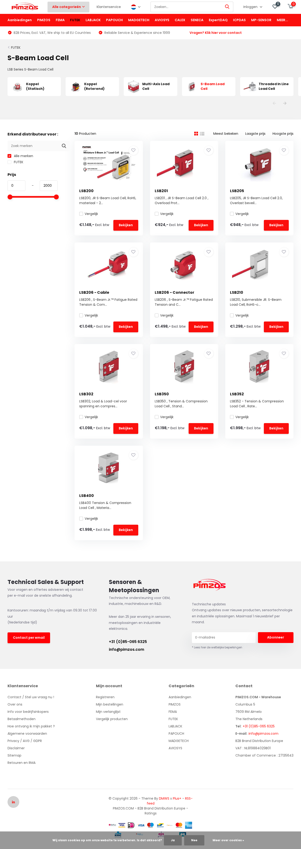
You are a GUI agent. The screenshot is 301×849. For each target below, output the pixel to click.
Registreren (105, 697)
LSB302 (86, 394)
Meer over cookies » (228, 840)
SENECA (197, 20)
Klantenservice (109, 6)
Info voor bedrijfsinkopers (28, 711)
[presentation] (274, 104)
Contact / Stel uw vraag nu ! (31, 697)
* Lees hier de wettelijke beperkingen (217, 647)
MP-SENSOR (261, 20)
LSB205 (237, 191)
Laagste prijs (255, 133)
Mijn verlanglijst (108, 711)
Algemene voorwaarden (27, 733)
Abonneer (275, 637)
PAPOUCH (114, 20)
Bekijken (126, 225)
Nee (194, 840)
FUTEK (75, 20)
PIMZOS (43, 20)
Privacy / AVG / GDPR (25, 740)
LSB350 (162, 394)
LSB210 (236, 292)
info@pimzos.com (126, 649)
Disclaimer (16, 748)
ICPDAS (239, 20)
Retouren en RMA (22, 762)
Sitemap (14, 755)
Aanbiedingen (20, 20)
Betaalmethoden (22, 719)
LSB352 (237, 394)
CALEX (180, 20)
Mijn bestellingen (109, 704)
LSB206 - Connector (174, 292)
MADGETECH (138, 20)
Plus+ (177, 798)
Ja (173, 840)
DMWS (164, 798)
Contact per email (29, 637)
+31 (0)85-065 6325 (128, 641)
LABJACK (93, 20)
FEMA (60, 20)
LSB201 (161, 191)
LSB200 (86, 191)
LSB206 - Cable (94, 292)
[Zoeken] (227, 7)
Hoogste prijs (283, 133)
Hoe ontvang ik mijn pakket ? (31, 726)
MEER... (282, 20)
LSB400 (86, 495)
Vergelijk (91, 213)
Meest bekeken (225, 133)
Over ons (15, 704)
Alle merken (23, 156)
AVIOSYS (162, 20)
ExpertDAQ (218, 20)
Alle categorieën (66, 6)
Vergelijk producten (112, 719)
